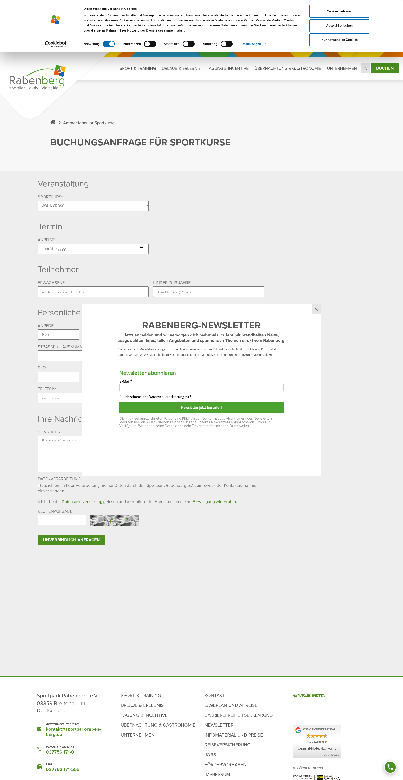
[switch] (150, 44)
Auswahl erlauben (339, 25)
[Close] (316, 309)
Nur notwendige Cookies (339, 39)
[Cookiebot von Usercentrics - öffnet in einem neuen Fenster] (55, 44)
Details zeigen (250, 44)
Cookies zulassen (339, 11)
